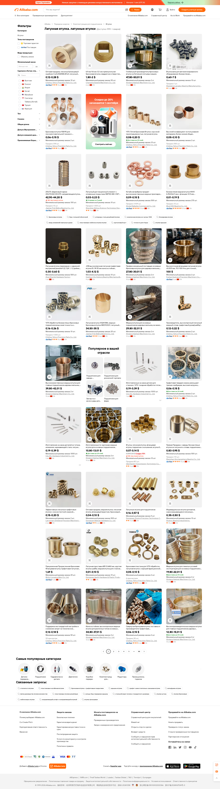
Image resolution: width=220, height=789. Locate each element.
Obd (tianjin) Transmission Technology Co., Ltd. (144, 464)
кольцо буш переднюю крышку (96, 694)
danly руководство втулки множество (33, 694)
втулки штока (161, 694)
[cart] (160, 10)
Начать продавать (175, 722)
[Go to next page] (144, 651)
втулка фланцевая (91, 699)
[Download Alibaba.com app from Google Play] (191, 766)
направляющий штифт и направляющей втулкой (59, 699)
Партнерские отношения (178, 737)
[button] (126, 9)
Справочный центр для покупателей (146, 717)
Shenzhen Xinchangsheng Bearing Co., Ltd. (183, 459)
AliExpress (74, 777)
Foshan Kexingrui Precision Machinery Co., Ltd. (184, 277)
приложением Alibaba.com (151, 766)
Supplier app (115, 766)
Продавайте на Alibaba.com (179, 717)
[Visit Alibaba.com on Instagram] (185, 747)
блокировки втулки (166, 217)
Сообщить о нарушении (141, 744)
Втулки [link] (109, 24)
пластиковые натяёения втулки (52, 688)
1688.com (84, 777)
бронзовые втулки (55, 217)
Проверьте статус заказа (178, 727)
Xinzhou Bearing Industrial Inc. (178, 521)
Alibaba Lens (33, 766)
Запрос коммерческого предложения (109, 725)
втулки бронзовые (180, 694)
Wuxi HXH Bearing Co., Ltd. (176, 206)
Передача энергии (61, 24)
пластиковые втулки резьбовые (66, 694)
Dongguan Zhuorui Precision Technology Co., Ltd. (144, 518)
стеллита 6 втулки (27, 688)
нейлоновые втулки (27, 699)
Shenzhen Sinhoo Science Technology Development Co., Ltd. (103, 208)
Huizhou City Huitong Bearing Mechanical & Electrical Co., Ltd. (103, 277)
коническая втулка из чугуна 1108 (139, 217)
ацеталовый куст (120, 223)
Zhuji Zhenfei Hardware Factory (58, 277)
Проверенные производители (106, 720)
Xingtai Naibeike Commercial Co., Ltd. (140, 206)
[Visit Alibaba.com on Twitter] (180, 747)
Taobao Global (120, 777)
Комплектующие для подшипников (87, 24)
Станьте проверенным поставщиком (183, 732)
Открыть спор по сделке (141, 727)
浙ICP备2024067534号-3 (175, 785)
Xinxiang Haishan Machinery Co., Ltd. (140, 83)
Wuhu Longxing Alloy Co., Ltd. (57, 577)
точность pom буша (141, 223)
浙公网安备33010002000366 (151, 785)
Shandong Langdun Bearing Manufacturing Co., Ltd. (184, 86)
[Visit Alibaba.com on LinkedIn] (174, 747)
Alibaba (47, 24)
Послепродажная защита (67, 734)
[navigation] (29, 338)
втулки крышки (160, 223)
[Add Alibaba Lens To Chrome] (57, 766)
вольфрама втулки (174, 688)
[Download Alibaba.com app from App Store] (173, 766)
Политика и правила (65, 746)
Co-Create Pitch (26, 722)
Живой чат (135, 722)
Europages (147, 777)
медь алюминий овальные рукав (60, 223)
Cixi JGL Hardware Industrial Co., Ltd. (140, 394)
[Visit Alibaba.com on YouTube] (190, 747)
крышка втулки (116, 688)
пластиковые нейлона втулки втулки (93, 223)
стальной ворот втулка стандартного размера (132, 694)
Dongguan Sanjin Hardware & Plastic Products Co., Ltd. (103, 577)
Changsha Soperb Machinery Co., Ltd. (100, 83)
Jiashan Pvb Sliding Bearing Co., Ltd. (60, 208)
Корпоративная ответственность (33, 727)
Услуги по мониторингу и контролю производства (71, 740)
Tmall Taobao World (97, 777)
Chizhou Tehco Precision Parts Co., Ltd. (61, 83)
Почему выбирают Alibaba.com (32, 717)
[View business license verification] (133, 785)
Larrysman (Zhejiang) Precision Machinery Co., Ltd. (63, 521)
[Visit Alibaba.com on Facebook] (169, 747)
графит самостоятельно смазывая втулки (144, 688)
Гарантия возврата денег (67, 722)
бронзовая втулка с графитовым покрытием (87, 688)
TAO (130, 777)
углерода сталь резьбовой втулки (107, 217)
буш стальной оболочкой (78, 217)
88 (139, 651)
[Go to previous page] (103, 651)
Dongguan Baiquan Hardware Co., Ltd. (101, 521)
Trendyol (137, 777)
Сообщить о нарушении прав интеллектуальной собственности (145, 738)
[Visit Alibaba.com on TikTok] (195, 747)
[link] (216, 765)
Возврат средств (138, 732)
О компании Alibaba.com (30, 712)
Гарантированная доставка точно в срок (71, 728)
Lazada (110, 777)
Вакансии (24, 732)
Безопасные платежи (66, 717)
